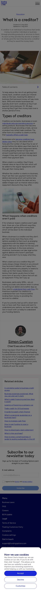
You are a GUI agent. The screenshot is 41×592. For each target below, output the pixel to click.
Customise (20, 586)
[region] (20, 569)
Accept (20, 573)
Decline (20, 579)
